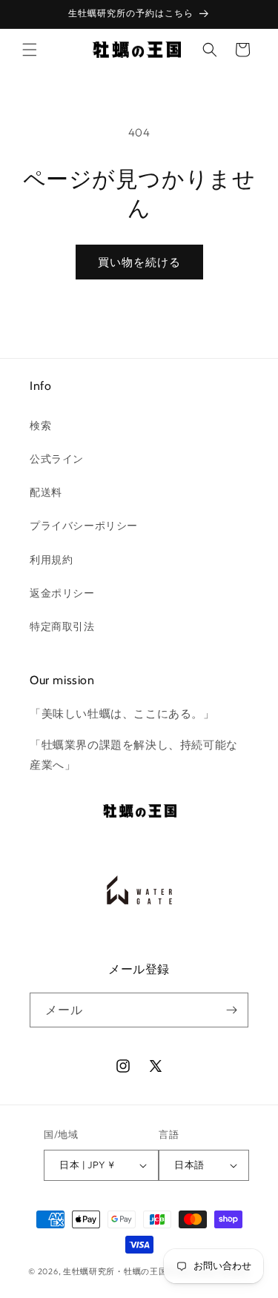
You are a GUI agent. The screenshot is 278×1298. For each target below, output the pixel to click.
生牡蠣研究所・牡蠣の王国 (115, 1271)
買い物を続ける (139, 262)
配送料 (46, 492)
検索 (40, 425)
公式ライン (57, 459)
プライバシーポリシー (84, 525)
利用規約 (51, 559)
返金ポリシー (62, 593)
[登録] (231, 1010)
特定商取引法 (62, 626)
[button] (29, 49)
